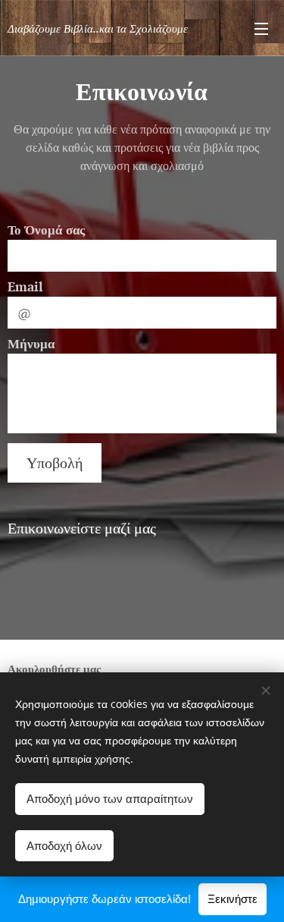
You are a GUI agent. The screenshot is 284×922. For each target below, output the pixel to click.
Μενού (261, 28)
